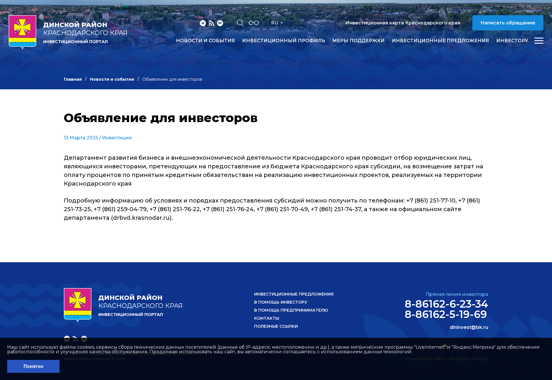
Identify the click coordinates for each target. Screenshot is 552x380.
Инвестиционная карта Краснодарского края (402, 23)
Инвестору (512, 40)
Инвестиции (117, 137)
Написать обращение (507, 23)
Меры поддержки (358, 40)
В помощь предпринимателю (291, 310)
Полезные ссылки (276, 326)
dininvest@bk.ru (469, 327)
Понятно (33, 366)
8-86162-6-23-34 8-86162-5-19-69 (446, 309)
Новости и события (205, 40)
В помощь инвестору (280, 302)
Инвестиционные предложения (440, 40)
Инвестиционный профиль (283, 40)
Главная (73, 79)
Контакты (266, 318)
